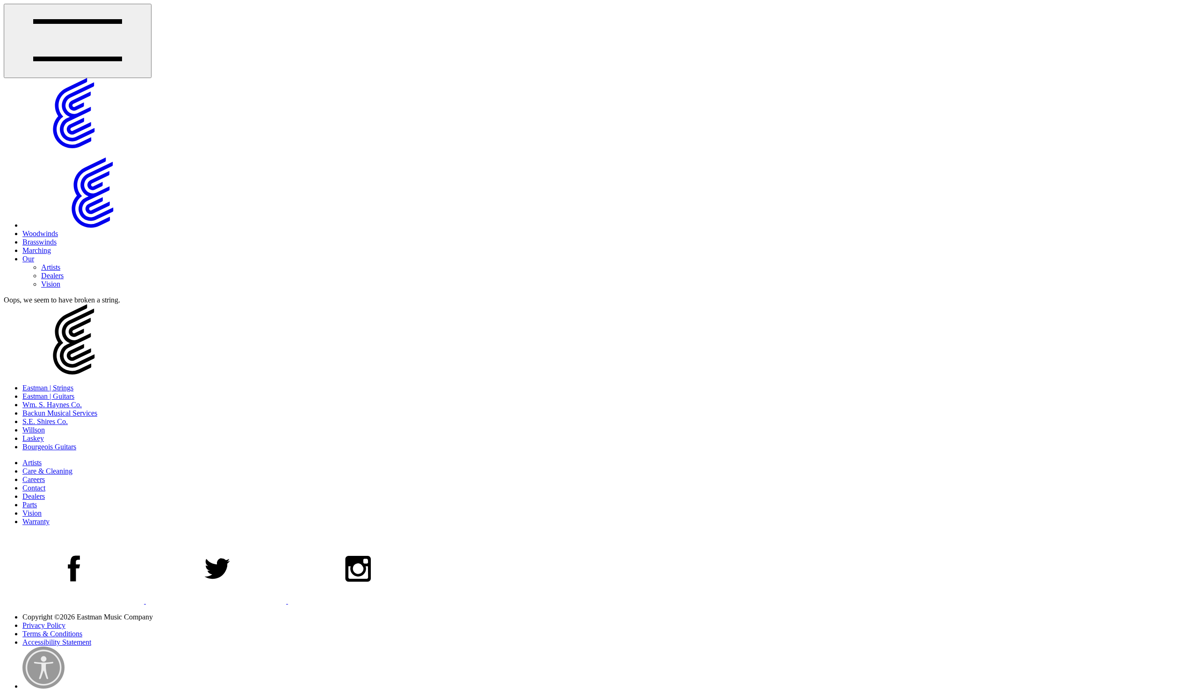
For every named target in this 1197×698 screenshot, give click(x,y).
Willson (33, 430)
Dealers (52, 276)
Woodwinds (40, 233)
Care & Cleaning (47, 471)
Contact (33, 488)
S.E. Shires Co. (45, 421)
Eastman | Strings (47, 388)
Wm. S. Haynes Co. (52, 405)
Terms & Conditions (52, 634)
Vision (50, 284)
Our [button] (28, 259)
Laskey (33, 438)
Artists (50, 267)
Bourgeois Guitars (49, 447)
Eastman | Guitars (48, 396)
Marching (36, 250)
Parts (29, 505)
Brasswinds (39, 242)
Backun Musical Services (59, 413)
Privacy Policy (43, 625)
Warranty (36, 521)
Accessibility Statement (56, 642)
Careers (33, 479)
